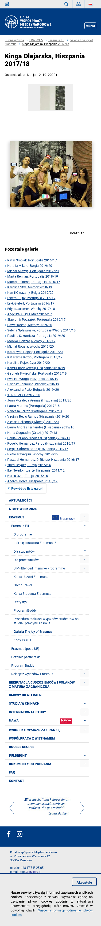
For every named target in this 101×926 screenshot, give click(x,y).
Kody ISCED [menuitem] (22, 640)
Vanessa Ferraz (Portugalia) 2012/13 (34, 411)
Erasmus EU (56, 40)
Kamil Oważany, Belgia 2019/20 (30, 292)
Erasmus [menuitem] (16, 517)
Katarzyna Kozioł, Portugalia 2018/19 (34, 357)
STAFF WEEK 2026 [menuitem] (23, 509)
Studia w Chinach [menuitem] (24, 703)
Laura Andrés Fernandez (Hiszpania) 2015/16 (40, 427)
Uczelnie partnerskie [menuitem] (25, 657)
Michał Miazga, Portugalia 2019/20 (33, 271)
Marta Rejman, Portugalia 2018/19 (32, 276)
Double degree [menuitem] (21, 747)
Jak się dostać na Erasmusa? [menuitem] (35, 542)
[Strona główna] (34, 22)
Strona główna (14, 40)
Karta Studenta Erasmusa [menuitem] (32, 593)
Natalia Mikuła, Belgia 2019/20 (29, 265)
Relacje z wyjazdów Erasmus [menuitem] (32, 674)
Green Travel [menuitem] (23, 585)
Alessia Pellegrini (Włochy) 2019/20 (33, 422)
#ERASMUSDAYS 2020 (23, 395)
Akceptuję (84, 882)
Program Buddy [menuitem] (25, 610)
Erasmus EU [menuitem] (20, 526)
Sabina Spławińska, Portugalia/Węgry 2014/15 (41, 330)
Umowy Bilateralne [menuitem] (26, 695)
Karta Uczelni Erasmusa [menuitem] (31, 576)
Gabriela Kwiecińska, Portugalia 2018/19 (37, 373)
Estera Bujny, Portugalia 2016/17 (31, 298)
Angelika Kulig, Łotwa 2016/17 (29, 314)
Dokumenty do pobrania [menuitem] (30, 764)
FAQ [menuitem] (12, 772)
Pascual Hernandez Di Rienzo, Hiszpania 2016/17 (43, 459)
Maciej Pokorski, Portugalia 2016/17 (33, 281)
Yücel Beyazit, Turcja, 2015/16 (29, 465)
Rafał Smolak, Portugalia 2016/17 (32, 260)
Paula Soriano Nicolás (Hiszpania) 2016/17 (38, 438)
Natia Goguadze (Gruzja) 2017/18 (32, 432)
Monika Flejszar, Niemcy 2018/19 (31, 341)
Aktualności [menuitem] (20, 500)
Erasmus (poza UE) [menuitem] (25, 648)
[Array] (47, 807)
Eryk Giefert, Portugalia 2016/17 (30, 303)
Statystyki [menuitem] (21, 602)
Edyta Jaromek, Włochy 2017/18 (31, 308)
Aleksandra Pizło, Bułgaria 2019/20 (33, 389)
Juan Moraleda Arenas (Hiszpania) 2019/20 (39, 400)
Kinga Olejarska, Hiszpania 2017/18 (45, 44)
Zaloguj (79, 4)
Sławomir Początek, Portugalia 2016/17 (36, 319)
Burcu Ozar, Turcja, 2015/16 (27, 475)
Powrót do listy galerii (27, 488)
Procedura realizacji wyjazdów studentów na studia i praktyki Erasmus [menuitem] (46, 621)
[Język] (90, 4)
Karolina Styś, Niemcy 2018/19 (29, 287)
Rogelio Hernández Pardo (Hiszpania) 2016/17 (41, 443)
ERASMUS (36, 40)
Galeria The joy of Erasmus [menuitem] (33, 631)
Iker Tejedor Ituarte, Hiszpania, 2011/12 (36, 470)
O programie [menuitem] (23, 534)
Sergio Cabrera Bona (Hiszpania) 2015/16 (37, 448)
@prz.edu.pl (33, 872)
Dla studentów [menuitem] (24, 551)
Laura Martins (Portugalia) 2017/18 (33, 405)
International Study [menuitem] (27, 712)
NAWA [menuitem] (14, 720)
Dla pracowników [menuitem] (26, 560)
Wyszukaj (67, 4)
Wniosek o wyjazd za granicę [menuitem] (34, 730)
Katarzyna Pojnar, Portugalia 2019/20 (35, 352)
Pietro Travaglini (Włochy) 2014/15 (32, 454)
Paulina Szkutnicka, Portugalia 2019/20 (36, 335)
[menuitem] (84, 517)
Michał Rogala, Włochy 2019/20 (30, 346)
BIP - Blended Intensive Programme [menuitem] (39, 568)
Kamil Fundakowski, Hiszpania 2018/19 (36, 368)
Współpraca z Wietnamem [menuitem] (32, 738)
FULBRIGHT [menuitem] (18, 755)
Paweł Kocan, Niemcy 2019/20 (29, 325)
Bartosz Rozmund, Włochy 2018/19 (33, 384)
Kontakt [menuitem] (16, 781)
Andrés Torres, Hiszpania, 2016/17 (32, 481)
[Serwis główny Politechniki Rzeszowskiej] (8, 4)
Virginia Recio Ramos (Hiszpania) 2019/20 (38, 416)
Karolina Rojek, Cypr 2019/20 (28, 362)
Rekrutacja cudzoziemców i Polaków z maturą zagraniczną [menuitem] (42, 684)
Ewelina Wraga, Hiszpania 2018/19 (32, 378)
